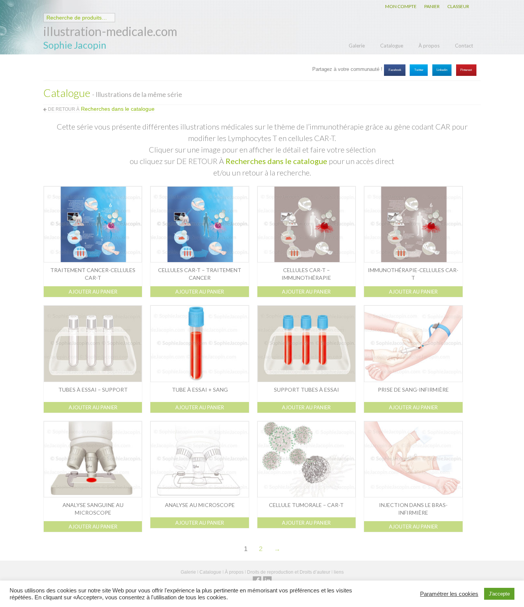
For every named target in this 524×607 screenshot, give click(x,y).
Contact (464, 46)
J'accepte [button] (499, 594)
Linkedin (442, 70)
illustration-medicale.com (110, 31)
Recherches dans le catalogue (276, 161)
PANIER (432, 6)
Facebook (395, 70)
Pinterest (466, 70)
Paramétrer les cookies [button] (449, 594)
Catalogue (391, 46)
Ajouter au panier (93, 292)
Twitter (418, 70)
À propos (429, 46)
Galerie (357, 46)
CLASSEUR (458, 6)
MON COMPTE (401, 6)
